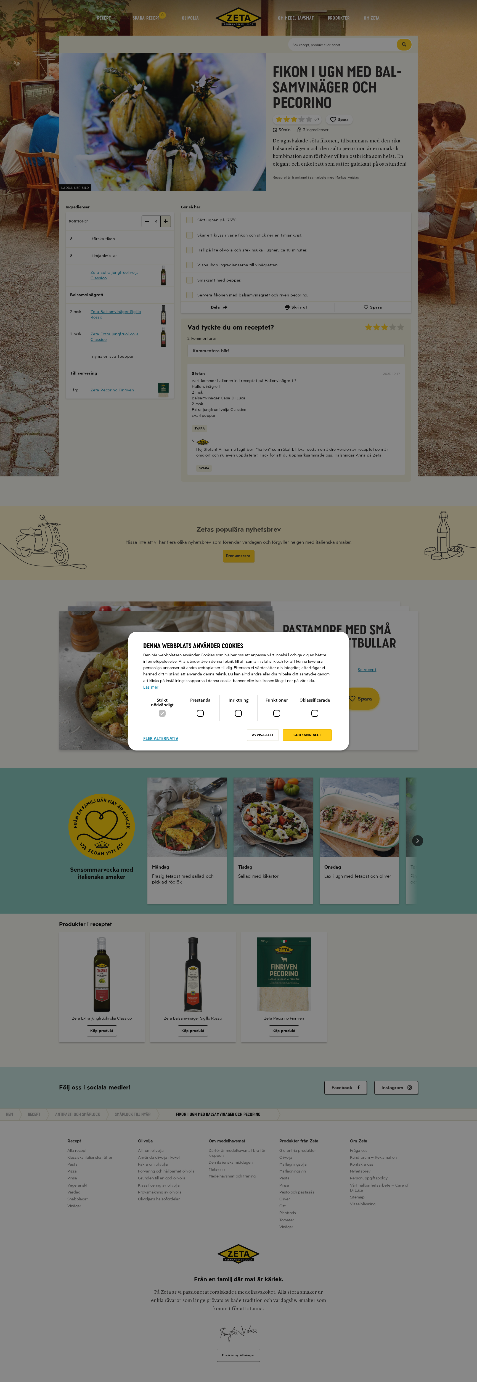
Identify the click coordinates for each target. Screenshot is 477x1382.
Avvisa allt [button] (263, 735)
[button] (160, 735)
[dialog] (238, 691)
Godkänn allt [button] (307, 735)
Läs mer (150, 687)
